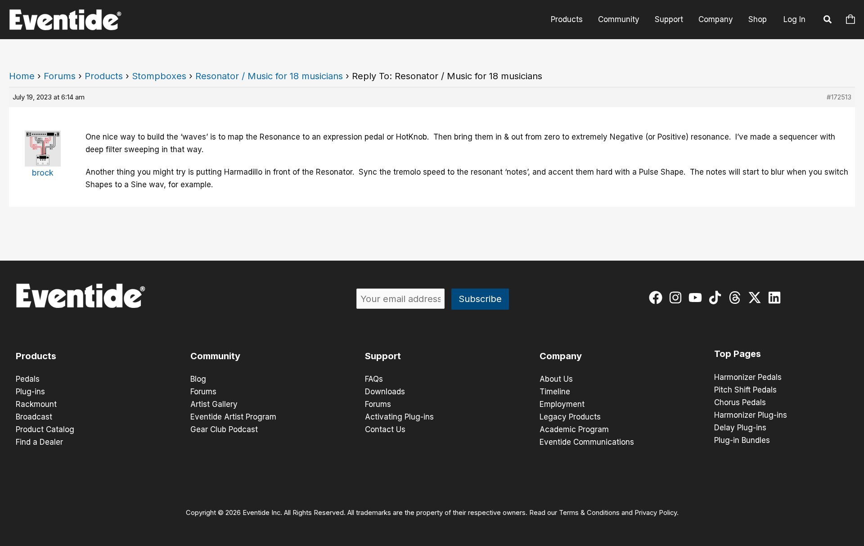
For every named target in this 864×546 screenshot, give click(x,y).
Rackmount (36, 404)
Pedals (28, 379)
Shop (757, 19)
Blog (198, 379)
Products (567, 19)
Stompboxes (159, 76)
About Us (556, 379)
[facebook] (657, 297)
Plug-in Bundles (742, 440)
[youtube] (697, 297)
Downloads (385, 391)
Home (22, 76)
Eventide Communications (587, 442)
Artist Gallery (214, 404)
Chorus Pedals (740, 402)
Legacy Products (570, 416)
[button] (828, 20)
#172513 (839, 97)
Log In (794, 19)
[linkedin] (776, 297)
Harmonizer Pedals (748, 377)
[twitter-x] (756, 297)
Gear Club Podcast (224, 429)
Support (669, 19)
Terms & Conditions (589, 513)
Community (618, 19)
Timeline (555, 391)
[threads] (737, 297)
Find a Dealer (39, 442)
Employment (562, 404)
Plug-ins (30, 391)
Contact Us (385, 429)
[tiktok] (717, 297)
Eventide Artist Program (233, 416)
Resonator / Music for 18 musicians (269, 76)
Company (715, 19)
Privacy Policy (655, 513)
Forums (60, 76)
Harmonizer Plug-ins (750, 415)
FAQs (374, 379)
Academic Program (574, 429)
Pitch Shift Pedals (745, 389)
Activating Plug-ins (399, 416)
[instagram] (677, 297)
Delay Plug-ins (740, 427)
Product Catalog (45, 429)
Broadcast (34, 416)
